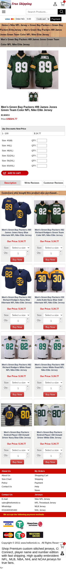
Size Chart (6, 479)
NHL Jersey (40, 510)
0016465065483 (9, 510)
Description (10, 183)
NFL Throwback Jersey (45, 503)
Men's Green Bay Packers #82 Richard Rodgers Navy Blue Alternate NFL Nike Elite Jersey (16, 300)
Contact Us (7, 486)
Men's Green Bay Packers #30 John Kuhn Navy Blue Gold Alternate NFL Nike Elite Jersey (49, 300)
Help (37, 486)
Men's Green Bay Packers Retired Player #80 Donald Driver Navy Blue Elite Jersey (16, 435)
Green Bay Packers (40, 25)
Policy (4, 483)
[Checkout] (62, 553)
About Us (6, 475)
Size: (6, 247)
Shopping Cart (41, 475)
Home (5, 25)
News (37, 490)
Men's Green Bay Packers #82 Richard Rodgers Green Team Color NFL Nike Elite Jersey (49, 232)
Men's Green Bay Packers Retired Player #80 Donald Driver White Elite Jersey (49, 435)
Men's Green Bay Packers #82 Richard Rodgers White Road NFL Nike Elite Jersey (16, 367)
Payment (55, 19)
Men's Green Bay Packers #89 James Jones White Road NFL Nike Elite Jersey (49, 367)
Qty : (6, 252)
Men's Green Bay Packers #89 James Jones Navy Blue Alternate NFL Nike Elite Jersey (16, 232)
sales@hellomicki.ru (11, 503)
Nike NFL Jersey (18, 25)
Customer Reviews (53, 183)
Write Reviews (32, 183)
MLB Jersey (40, 506)
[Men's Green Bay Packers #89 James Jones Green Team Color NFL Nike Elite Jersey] (32, 70)
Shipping (39, 479)
